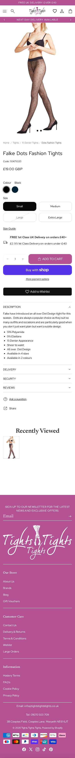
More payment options (37, 279)
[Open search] (12, 11)
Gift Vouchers (11, 601)
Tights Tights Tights (31, 727)
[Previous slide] (4, 20)
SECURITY (9, 378)
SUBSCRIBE (69, 516)
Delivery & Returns (14, 631)
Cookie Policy (11, 688)
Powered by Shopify (52, 727)
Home (6, 142)
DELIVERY (9, 369)
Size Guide (9, 228)
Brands (7, 588)
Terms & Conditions (14, 638)
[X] (30, 749)
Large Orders (11, 651)
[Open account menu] (62, 11)
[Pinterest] (51, 749)
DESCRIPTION (12, 307)
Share (12, 408)
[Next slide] (71, 20)
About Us (8, 581)
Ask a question (18, 399)
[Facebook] (24, 749)
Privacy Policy (11, 695)
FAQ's (6, 682)
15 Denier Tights (30, 142)
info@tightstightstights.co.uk (41, 706)
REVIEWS (9, 387)
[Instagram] (37, 749)
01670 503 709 (40, 714)
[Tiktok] (44, 749)
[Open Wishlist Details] (55, 11)
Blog (5, 594)
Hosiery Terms (11, 675)
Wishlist (7, 645)
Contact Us (9, 625)
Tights (16, 142)
